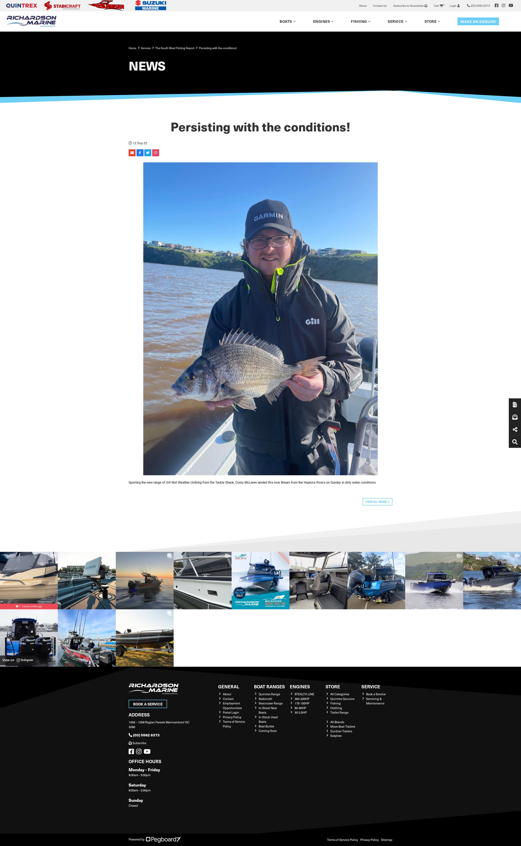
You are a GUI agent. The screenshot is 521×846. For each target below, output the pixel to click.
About (363, 5)
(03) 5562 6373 (146, 734)
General (228, 686)
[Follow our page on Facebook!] (496, 5)
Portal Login (231, 712)
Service (370, 686)
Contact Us (380, 5)
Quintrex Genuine (342, 698)
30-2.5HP (300, 712)
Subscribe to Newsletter (409, 5)
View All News (376, 502)
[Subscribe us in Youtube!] (148, 752)
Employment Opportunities (232, 705)
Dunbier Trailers (341, 731)
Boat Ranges (269, 686)
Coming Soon (268, 730)
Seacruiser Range (271, 703)
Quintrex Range (269, 694)
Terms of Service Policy (342, 839)
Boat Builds (266, 726)
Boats (286, 21)
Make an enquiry (478, 21)
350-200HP (301, 698)
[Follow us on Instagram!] (139, 752)
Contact (228, 698)
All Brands (337, 722)
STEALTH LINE (304, 694)
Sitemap (386, 839)
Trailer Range (339, 712)
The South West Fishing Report (174, 48)
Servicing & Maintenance (375, 701)
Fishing (359, 21)
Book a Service (148, 703)
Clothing (336, 708)
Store (431, 21)
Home (132, 48)
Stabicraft (265, 698)
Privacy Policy (232, 717)
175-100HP (301, 703)
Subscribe (139, 743)
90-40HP (300, 708)
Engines (300, 686)
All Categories (339, 694)
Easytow (336, 735)
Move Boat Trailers (342, 726)
